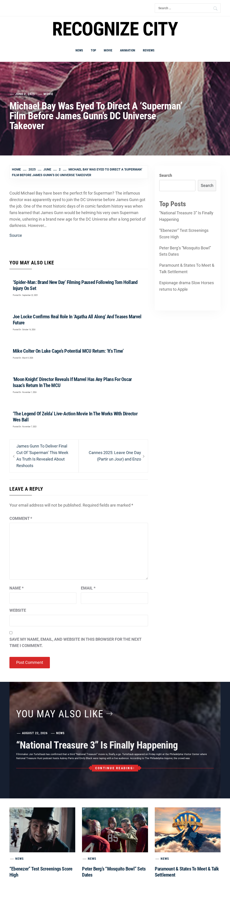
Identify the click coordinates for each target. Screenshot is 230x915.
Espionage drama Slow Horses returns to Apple (186, 286)
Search (165, 175)
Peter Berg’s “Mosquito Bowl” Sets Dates (185, 251)
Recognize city (115, 29)
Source (15, 235)
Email (88, 588)
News (79, 50)
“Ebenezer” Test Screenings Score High (183, 233)
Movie (108, 50)
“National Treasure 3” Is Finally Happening (186, 216)
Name (16, 588)
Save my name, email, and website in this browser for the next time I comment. (75, 642)
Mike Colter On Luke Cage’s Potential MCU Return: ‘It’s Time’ (68, 351)
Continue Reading (114, 768)
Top (93, 50)
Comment (20, 518)
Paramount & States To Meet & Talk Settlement (186, 268)
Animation (127, 50)
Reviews (149, 50)
